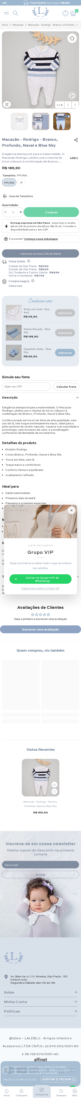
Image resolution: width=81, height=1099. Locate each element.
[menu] (6, 13)
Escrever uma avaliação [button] (40, 629)
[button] (67, 104)
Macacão (18, 24)
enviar (40, 874)
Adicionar (65, 353)
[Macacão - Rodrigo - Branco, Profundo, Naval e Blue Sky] (40, 777)
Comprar (51, 212)
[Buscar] (15, 13)
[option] (40, 3)
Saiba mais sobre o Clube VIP (40, 588)
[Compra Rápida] (54, 791)
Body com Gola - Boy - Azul (37, 310)
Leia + (74, 157)
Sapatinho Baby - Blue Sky (37, 350)
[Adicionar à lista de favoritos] (72, 38)
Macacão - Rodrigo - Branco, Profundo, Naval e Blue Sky (40, 804)
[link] (21, 715)
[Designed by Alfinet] (40, 1059)
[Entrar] (65, 13)
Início (5, 24)
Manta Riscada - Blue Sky (37, 330)
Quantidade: (10, 204)
